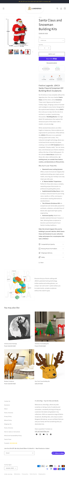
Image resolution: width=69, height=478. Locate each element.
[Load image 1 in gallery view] (10, 51)
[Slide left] (6, 52)
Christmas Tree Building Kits (42, 343)
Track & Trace (7, 439)
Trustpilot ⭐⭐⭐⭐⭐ (10, 443)
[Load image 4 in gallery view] (27, 51)
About (6, 409)
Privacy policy (25, 474)
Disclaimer (7, 405)
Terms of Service (8, 412)
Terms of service (33, 474)
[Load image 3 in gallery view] (22, 51)
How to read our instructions (12, 431)
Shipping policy (41, 474)
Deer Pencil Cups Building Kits (42, 381)
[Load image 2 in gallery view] (16, 51)
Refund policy (17, 474)
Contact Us (7, 401)
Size (40, 37)
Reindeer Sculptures (9, 381)
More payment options (52, 62)
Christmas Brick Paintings (10, 343)
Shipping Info (8, 424)
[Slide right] (32, 52)
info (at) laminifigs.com (42, 431)
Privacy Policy (8, 416)
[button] (3, 8)
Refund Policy (8, 420)
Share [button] (42, 262)
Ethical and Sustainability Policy (13, 435)
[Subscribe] (32, 453)
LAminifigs (10, 474)
